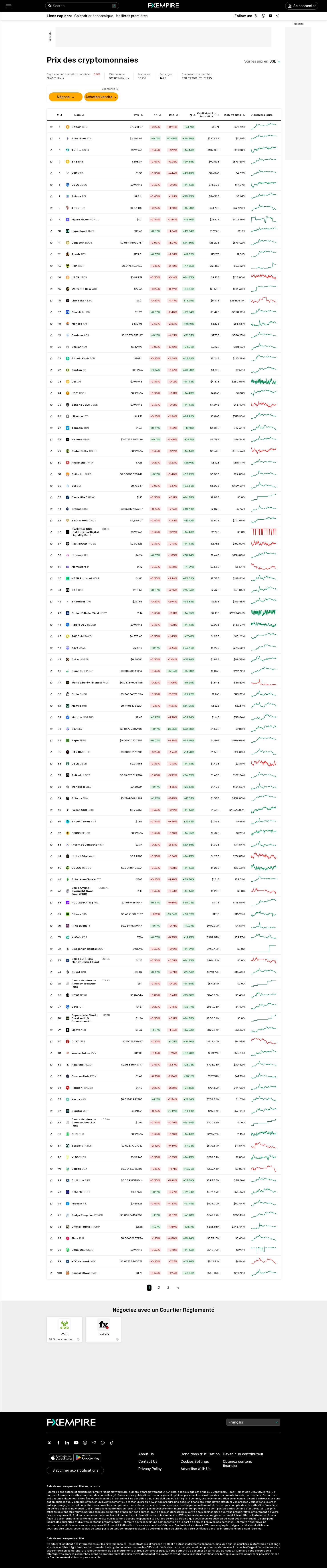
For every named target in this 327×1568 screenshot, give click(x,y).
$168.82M (239, 578)
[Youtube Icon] (76, 1442)
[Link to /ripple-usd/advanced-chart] (263, 624)
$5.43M (240, 995)
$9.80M (240, 1157)
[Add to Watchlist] (51, 127)
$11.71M (240, 1099)
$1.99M (240, 1249)
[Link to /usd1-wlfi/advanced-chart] (263, 393)
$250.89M (238, 381)
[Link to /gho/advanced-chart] (263, 1134)
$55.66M (239, 1180)
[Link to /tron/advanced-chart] (263, 208)
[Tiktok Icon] (111, 1442)
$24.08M (239, 752)
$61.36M (240, 1029)
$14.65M (239, 1041)
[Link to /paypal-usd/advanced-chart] (263, 543)
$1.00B (240, 393)
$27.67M (240, 705)
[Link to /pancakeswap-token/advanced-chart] (263, 1273)
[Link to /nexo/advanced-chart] (263, 995)
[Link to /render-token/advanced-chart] (263, 1087)
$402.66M (238, 219)
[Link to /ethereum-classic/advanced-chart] (263, 879)
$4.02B (240, 173)
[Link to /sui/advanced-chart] (263, 485)
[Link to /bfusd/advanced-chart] (263, 833)
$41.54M (239, 844)
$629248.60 (237, 613)
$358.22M (238, 312)
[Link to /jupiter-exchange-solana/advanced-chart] (263, 1110)
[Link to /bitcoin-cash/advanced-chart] (263, 358)
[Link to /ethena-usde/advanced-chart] (263, 404)
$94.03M (239, 474)
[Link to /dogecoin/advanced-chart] (263, 242)
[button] (8, 6)
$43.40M (239, 404)
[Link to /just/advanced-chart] (263, 1041)
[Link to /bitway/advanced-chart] (263, 914)
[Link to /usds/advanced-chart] (263, 277)
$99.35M (239, 659)
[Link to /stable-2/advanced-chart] (263, 1145)
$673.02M (239, 242)
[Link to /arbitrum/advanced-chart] (263, 1180)
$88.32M (239, 694)
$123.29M (239, 358)
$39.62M (239, 1273)
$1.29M (240, 833)
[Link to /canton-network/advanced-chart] (263, 370)
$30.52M (239, 1064)
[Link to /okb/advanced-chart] (263, 590)
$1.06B (240, 254)
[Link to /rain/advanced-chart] (263, 265)
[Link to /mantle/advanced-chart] (263, 705)
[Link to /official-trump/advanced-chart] (263, 1226)
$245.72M (239, 647)
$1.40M (240, 1006)
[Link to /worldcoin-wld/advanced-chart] (263, 786)
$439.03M (238, 798)
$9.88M (240, 728)
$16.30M (239, 972)
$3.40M (240, 1238)
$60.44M (239, 1203)
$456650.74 (237, 809)
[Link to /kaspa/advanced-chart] (263, 1099)
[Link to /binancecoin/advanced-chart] (263, 161)
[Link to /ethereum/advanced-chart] (263, 138)
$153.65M (239, 601)
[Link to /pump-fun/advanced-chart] (263, 671)
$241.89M (239, 520)
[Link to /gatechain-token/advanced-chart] (263, 1006)
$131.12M (239, 636)
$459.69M (238, 485)
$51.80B (239, 150)
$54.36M (239, 1192)
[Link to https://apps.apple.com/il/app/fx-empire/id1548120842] (61, 1458)
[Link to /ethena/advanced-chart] (263, 798)
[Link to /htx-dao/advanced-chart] (263, 752)
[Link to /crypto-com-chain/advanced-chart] (263, 508)
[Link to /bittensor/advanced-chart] (263, 601)
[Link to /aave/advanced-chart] (263, 647)
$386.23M (238, 335)
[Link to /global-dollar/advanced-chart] (263, 451)
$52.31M (239, 879)
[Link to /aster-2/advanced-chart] (263, 659)
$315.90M (239, 416)
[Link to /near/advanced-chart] (263, 578)
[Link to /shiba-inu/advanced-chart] (263, 474)
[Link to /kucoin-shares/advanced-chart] (263, 937)
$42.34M (239, 427)
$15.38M (239, 867)
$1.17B (241, 231)
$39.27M (239, 937)
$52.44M (239, 1110)
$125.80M (239, 277)
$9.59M (240, 370)
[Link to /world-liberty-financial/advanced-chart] (263, 682)
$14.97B (240, 184)
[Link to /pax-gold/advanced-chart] (263, 636)
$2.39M (240, 763)
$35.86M (239, 717)
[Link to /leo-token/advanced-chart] (263, 300)
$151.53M (239, 786)
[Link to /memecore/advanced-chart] (263, 566)
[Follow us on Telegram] (277, 15)
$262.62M (239, 671)
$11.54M (240, 1145)
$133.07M (239, 624)
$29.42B (239, 126)
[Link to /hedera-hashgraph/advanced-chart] (263, 439)
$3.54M (240, 566)
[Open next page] (178, 1287)
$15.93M (239, 914)
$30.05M (239, 590)
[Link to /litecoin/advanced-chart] (263, 416)
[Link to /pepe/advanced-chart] (263, 740)
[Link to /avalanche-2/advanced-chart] (263, 462)
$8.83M (240, 1168)
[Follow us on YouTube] (270, 15)
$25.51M (239, 1053)
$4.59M (240, 925)
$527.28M (239, 207)
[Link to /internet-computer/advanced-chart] (263, 844)
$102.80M (239, 543)
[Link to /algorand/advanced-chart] (263, 1064)
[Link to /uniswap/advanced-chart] (263, 555)
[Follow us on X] (256, 15)
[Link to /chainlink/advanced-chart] (263, 312)
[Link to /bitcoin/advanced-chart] (263, 126)
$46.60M (239, 682)
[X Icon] (49, 1442)
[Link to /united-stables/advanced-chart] (263, 856)
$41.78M (240, 1076)
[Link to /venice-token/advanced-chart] (263, 1053)
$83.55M (239, 323)
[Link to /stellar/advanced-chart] (263, 346)
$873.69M (238, 161)
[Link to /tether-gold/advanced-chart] (263, 520)
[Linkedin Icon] (67, 1442)
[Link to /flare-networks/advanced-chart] (263, 1238)
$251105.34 (237, 300)
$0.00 (241, 497)
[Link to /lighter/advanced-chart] (263, 1029)
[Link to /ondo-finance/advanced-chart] (263, 694)
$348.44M (238, 1226)
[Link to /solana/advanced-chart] (263, 196)
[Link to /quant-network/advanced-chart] (263, 972)
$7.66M (240, 508)
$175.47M (239, 462)
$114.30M (239, 289)
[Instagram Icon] (85, 1442)
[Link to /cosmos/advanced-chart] (263, 1076)
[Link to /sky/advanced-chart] (263, 728)
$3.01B (240, 196)
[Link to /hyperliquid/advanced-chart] (263, 231)
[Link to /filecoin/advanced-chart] (263, 1203)
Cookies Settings (195, 1461)
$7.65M (240, 821)
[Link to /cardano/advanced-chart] (263, 335)
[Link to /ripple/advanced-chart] (263, 173)
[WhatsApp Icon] (102, 1442)
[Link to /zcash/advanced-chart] (263, 254)
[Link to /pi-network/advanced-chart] (263, 925)
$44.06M (239, 1087)
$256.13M (239, 1215)
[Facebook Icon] (58, 1442)
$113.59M (239, 902)
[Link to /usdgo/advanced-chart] (263, 867)
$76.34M (239, 439)
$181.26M (239, 346)
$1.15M (241, 1134)
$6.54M (240, 1261)
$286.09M (238, 740)
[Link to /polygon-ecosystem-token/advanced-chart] (263, 902)
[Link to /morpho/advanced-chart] (263, 717)
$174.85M (239, 856)
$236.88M (238, 555)
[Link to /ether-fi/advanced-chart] (263, 1192)
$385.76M (238, 451)
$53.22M (239, 265)
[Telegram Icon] (94, 1442)
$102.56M (239, 775)
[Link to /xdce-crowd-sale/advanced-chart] (263, 1261)
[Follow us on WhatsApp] (263, 15)
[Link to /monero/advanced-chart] (263, 323)
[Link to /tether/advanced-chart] (263, 150)
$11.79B (240, 138)
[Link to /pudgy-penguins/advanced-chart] (263, 1215)
